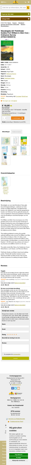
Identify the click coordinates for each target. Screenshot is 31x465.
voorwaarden (16, 354)
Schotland (21, 23)
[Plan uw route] (18, 388)
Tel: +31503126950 (25, 2)
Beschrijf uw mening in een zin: (11, 338)
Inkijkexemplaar (16, 132)
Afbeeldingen (6, 132)
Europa (15, 23)
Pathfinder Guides (10, 78)
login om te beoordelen (20, 283)
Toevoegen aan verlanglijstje (9, 101)
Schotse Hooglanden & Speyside (10, 24)
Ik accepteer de (12, 354)
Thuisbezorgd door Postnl (16, 421)
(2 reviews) (19, 96)
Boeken (23, 24)
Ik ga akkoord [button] (18, 454)
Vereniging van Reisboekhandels (16, 419)
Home (9, 23)
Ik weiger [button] (18, 457)
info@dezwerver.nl (16, 384)
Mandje (28, 2)
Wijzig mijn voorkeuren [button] (18, 460)
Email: (4, 329)
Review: (4, 343)
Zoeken (28, 7)
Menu (4, 2)
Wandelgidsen (5, 26)
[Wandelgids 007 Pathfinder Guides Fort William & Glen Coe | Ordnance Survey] (7, 49)
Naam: (4, 324)
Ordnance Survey (11, 74)
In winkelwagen (16, 118)
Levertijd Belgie (6, 114)
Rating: (4, 334)
